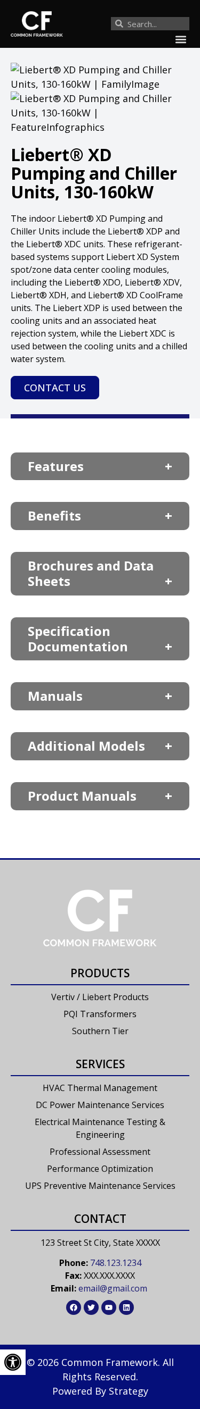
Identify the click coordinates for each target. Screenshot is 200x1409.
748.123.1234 (115, 1263)
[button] (180, 39)
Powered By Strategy (100, 1391)
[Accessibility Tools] (13, 1362)
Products (100, 973)
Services (100, 1063)
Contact (100, 1218)
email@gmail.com (112, 1288)
